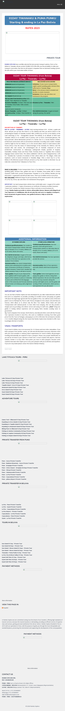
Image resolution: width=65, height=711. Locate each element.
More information (7, 600)
